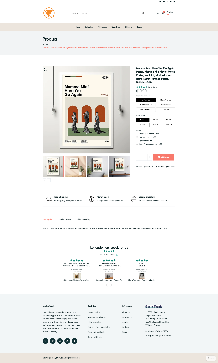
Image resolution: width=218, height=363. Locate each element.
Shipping (128, 27)
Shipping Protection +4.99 (149, 134)
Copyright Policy (95, 337)
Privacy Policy (94, 312)
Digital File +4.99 (145, 141)
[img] (109, 251)
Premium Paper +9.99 (147, 137)
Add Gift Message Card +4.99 (150, 144)
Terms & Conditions (96, 317)
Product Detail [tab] (65, 219)
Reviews (125, 327)
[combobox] (108, 13)
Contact (139, 27)
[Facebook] (160, 1)
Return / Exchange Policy (99, 327)
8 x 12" (142, 120)
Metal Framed (145, 110)
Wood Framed (165, 105)
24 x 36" (156, 125)
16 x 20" (169, 120)
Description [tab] (48, 219)
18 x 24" (143, 125)
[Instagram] (167, 1)
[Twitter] (164, 1)
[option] (86, 109)
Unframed (146, 100)
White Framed (146, 105)
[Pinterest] (174, 1)
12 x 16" (155, 120)
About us (126, 312)
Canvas (166, 110)
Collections (89, 27)
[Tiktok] (171, 1)
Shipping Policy (94, 322)
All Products (102, 27)
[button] (107, 285)
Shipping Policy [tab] (83, 219)
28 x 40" (169, 125)
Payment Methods (96, 332)
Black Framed (165, 100)
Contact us (127, 317)
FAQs (124, 332)
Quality (125, 322)
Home (78, 27)
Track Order (116, 27)
